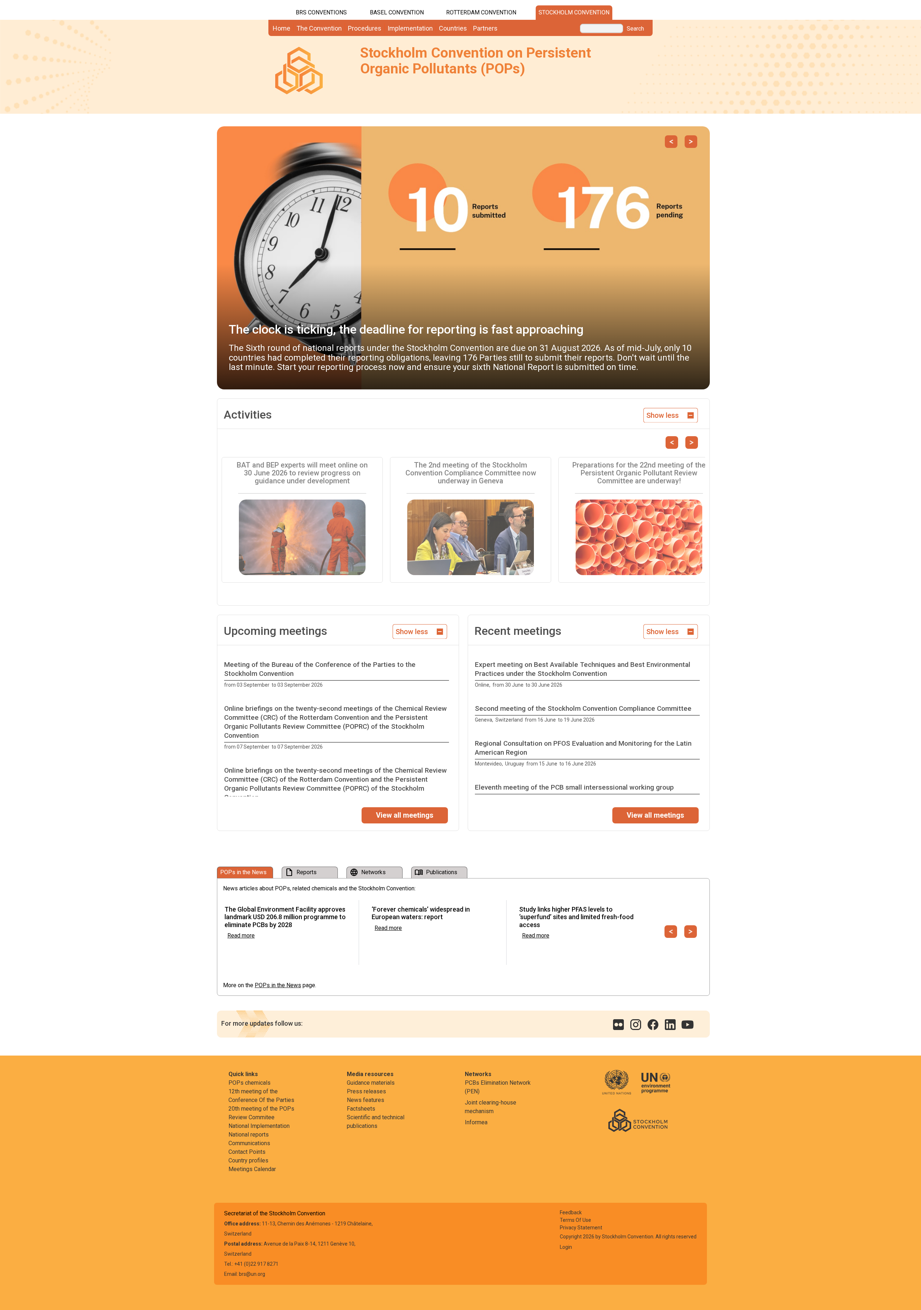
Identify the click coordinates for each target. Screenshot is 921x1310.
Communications (249, 1143)
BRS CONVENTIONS (321, 12)
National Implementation (259, 1125)
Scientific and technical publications (375, 1121)
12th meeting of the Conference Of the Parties (261, 1095)
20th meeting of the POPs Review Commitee (261, 1113)
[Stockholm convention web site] (637, 1119)
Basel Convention (397, 12)
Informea (476, 1122)
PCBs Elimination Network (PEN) (498, 1087)
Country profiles (248, 1160)
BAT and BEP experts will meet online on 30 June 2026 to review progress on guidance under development (302, 473)
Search (635, 29)
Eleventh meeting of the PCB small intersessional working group (574, 787)
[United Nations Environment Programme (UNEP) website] (655, 1087)
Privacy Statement (581, 1227)
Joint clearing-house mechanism (490, 1107)
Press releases (366, 1091)
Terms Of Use (575, 1220)
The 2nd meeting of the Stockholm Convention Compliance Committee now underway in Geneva (470, 473)
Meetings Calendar (252, 1169)
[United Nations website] (621, 1087)
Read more (241, 935)
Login (566, 1247)
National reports (248, 1134)
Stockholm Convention (574, 12)
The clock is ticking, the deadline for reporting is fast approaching (406, 329)
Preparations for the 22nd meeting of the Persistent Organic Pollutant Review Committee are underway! (639, 473)
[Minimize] (670, 414)
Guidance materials (371, 1082)
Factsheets (361, 1108)
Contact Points (247, 1151)
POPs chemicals (249, 1082)
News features (365, 1100)
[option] (338, 675)
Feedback (571, 1212)
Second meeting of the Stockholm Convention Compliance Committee (583, 708)
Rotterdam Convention (481, 12)
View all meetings (405, 815)
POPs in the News (278, 985)
